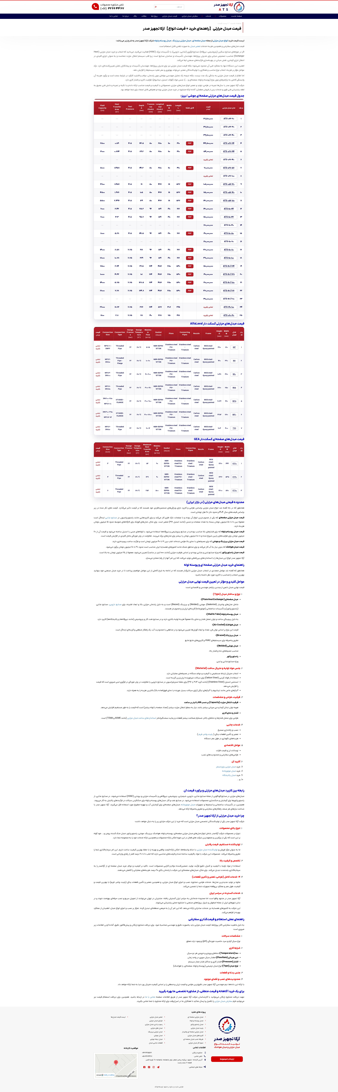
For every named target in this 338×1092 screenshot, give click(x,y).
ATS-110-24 (229, 209)
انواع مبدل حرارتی (220, 40)
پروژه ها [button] (154, 16)
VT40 (235, 477)
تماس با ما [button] (113, 16)
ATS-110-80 (229, 250)
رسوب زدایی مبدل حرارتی (154, 1024)
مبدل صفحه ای (199, 40)
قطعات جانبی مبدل (156, 1043)
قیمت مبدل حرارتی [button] (170, 16)
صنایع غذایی (111, 517)
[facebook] (144, 1067)
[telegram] (158, 1067)
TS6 (234, 428)
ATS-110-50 (229, 233)
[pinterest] (149, 1067)
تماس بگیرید (208, 160)
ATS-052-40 (228, 192)
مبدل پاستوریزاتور (197, 1024)
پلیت (210, 734)
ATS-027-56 (228, 168)
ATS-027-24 (228, 143)
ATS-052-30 (228, 184)
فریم (200, 734)
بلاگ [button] (135, 16)
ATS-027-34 (228, 151)
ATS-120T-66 (228, 291)
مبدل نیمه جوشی (156, 1039)
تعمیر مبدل (195, 46)
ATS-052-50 (228, 200)
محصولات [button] (222, 16)
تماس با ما (150, 997)
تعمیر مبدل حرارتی (156, 1017)
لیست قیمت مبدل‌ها (118, 1017)
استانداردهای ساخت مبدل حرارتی (141, 718)
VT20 (235, 464)
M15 (234, 388)
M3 (234, 347)
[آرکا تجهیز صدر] (229, 7)
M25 (234, 401)
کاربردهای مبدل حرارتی (195, 1035)
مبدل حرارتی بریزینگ (181, 40)
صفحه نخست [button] (236, 16)
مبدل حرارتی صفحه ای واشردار (192, 1032)
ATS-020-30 (229, 315)
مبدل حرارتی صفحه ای (195, 1017)
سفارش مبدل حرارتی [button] (189, 16)
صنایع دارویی (115, 604)
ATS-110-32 (229, 217)
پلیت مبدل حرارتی (197, 1028)
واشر (205, 734)
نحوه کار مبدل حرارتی (196, 1043)
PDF (189, 143)
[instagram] (153, 1067)
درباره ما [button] (125, 16)
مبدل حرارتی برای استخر (226, 767)
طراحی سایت (179, 1087)
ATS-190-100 (229, 307)
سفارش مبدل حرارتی (223, 1001)
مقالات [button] (144, 16)
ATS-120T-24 (228, 266)
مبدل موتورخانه (229, 771)
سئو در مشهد (168, 1087)
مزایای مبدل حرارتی (156, 1021)
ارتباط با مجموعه (227, 1059)
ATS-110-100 (229, 258)
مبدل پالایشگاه (229, 775)
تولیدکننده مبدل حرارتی (207, 849)
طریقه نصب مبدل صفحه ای (193, 1039)
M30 (234, 415)
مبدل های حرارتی (157, 1028)
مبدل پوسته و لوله (162, 40)
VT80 (235, 490)
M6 (234, 361)
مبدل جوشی (158, 1035)
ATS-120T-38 (229, 274)
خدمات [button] (208, 16)
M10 (234, 374)
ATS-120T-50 (228, 282)
